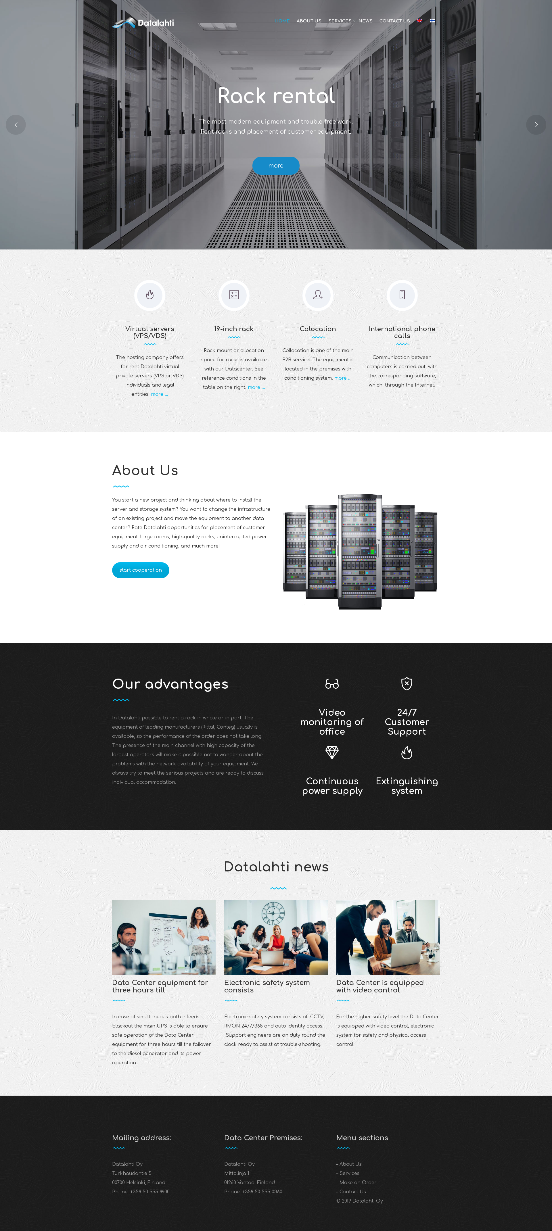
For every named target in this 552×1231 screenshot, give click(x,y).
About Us (309, 21)
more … (159, 394)
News (366, 21)
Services (340, 21)
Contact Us (394, 21)
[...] (164, 937)
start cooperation (141, 570)
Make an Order (358, 1182)
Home (282, 21)
